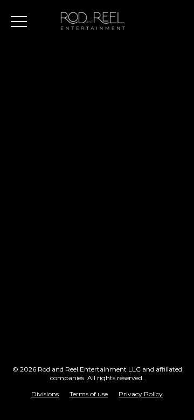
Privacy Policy (141, 394)
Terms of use (89, 394)
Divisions (45, 394)
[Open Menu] (19, 21)
